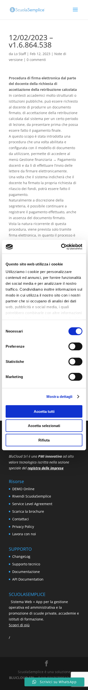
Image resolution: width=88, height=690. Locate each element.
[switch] (75, 346)
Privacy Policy (23, 526)
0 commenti (36, 59)
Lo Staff (20, 53)
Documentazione (26, 571)
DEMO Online (23, 489)
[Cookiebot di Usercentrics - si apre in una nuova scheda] (62, 247)
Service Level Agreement (32, 503)
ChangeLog (21, 556)
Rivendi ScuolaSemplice (31, 496)
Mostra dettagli (59, 396)
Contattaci (20, 519)
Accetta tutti (44, 411)
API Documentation (28, 579)
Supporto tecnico (26, 564)
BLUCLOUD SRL (22, 677)
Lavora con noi (24, 534)
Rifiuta (44, 440)
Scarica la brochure (28, 511)
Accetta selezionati (44, 426)
